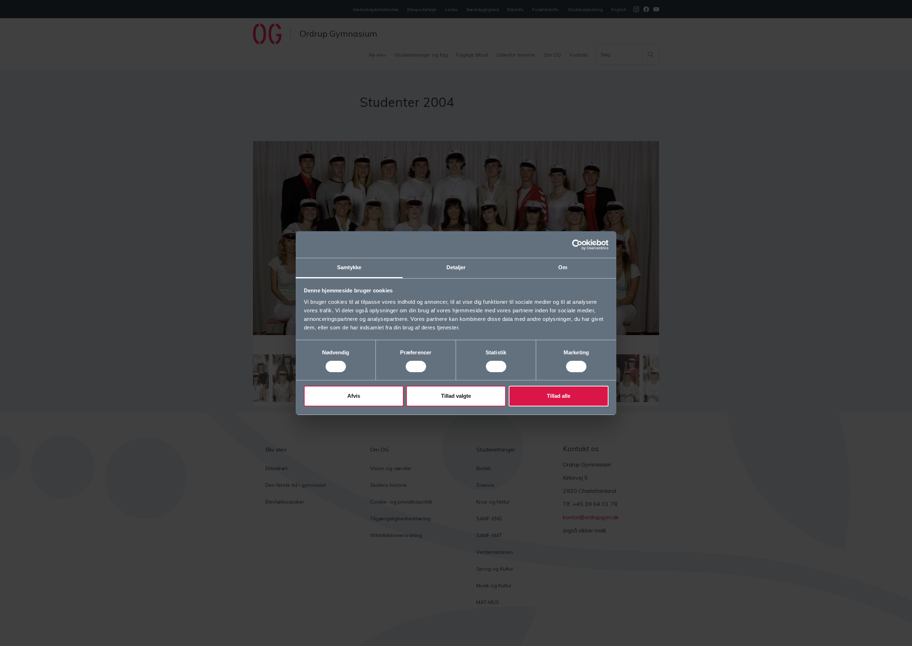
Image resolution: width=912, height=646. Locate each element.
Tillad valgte (456, 396)
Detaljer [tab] (456, 267)
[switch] (416, 366)
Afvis (353, 396)
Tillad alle (558, 396)
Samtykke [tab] (349, 267)
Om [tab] (562, 267)
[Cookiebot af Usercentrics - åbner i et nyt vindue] (577, 244)
